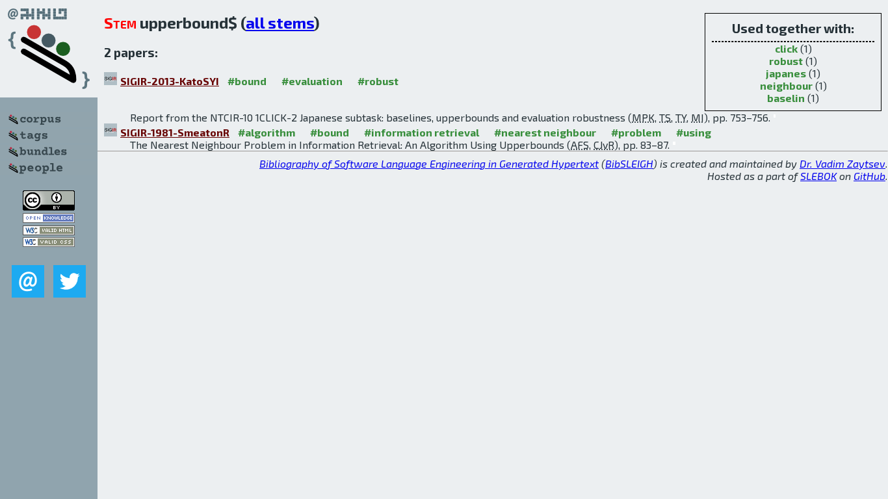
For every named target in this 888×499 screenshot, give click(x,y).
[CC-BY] (49, 206)
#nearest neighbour (545, 132)
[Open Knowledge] (49, 218)
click (786, 48)
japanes (786, 73)
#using (693, 132)
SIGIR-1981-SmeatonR (174, 132)
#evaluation (312, 81)
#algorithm (266, 132)
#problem (636, 132)
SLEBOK (818, 176)
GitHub (869, 176)
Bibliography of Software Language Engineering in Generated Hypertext (429, 163)
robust (786, 61)
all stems (280, 22)
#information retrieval (421, 132)
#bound (247, 81)
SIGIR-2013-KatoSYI (169, 81)
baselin (786, 98)
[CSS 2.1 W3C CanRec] (49, 256)
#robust (378, 81)
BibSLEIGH (629, 163)
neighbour (786, 85)
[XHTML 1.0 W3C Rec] (49, 231)
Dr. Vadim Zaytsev (842, 163)
